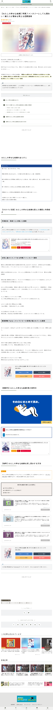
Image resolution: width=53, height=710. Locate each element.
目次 (24, 95)
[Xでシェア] (24, 612)
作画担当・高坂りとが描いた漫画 (13, 107)
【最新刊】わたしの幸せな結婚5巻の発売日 (14, 116)
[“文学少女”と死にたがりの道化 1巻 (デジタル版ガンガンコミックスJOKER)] (6, 244)
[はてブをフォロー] (18, 624)
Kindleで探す (41, 372)
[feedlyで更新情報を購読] (35, 624)
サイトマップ (27, 704)
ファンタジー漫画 (6, 600)
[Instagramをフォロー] (22, 624)
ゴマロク (16, 566)
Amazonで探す (24, 376)
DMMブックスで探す (24, 372)
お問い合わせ (20, 704)
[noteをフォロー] (26, 624)
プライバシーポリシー (37, 704)
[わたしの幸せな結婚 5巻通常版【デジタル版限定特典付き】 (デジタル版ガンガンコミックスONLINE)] (6, 447)
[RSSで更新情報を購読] (39, 624)
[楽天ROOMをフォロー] (30, 624)
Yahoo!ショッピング (25, 247)
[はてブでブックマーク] (28, 612)
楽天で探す (42, 376)
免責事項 (13, 704)
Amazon (14, 247)
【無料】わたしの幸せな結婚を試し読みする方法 (15, 121)
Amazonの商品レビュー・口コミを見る (21, 244)
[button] (49, 670)
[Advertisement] (26, 140)
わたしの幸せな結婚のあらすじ (12, 100)
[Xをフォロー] (13, 624)
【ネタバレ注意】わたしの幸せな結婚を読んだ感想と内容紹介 (18, 105)
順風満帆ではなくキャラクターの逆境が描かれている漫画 (18, 112)
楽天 (19, 247)
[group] (8, 670)
